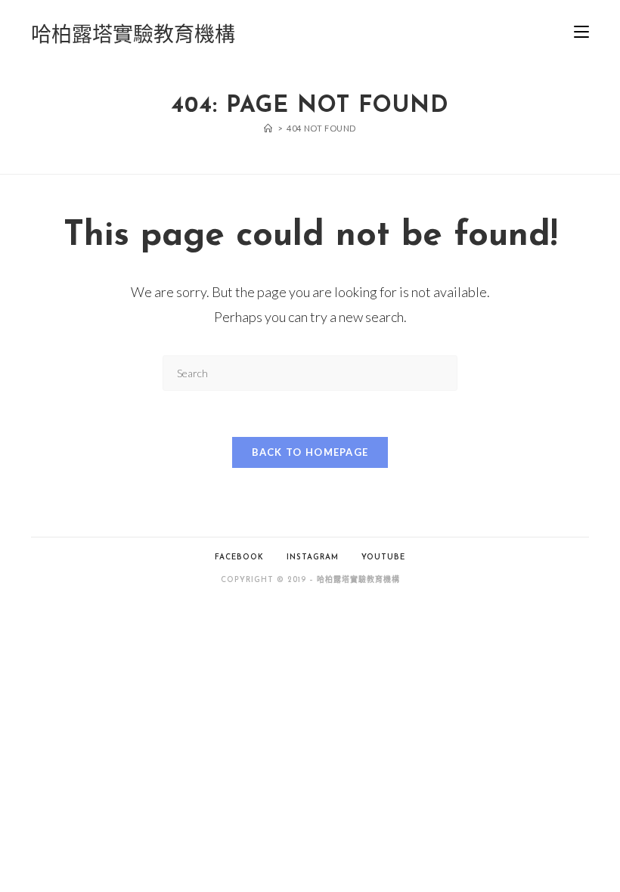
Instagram (313, 557)
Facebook (239, 557)
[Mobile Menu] (581, 33)
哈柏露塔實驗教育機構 (133, 33)
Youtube (383, 557)
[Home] (268, 128)
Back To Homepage (310, 452)
